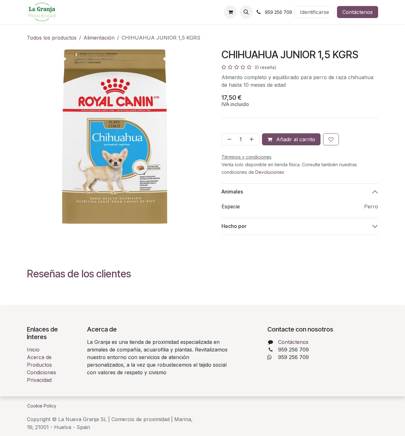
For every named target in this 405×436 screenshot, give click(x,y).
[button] (246, 12)
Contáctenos (357, 12)
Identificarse (314, 12)
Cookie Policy (41, 405)
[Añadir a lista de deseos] (331, 139)
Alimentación (99, 38)
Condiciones (41, 372)
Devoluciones (269, 172)
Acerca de (39, 357)
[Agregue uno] (252, 139)
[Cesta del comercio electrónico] (230, 12)
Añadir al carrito (295, 139)
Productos (39, 365)
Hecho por (233, 226)
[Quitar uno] (228, 139)
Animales (232, 191)
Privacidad (39, 380)
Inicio (33, 349)
